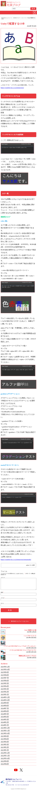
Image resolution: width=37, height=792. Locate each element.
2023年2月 (5, 747)
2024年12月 (5, 697)
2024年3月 (5, 720)
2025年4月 (5, 686)
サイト (2, 603)
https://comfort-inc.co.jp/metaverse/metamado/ (16, 559)
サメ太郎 (32, 565)
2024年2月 (5, 722)
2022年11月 (5, 756)
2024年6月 (5, 711)
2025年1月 (5, 695)
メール (3, 597)
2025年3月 (5, 689)
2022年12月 (5, 753)
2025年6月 (5, 681)
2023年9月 (5, 736)
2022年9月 (5, 761)
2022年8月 (5, 764)
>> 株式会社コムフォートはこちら (18, 621)
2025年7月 (5, 678)
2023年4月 (5, 742)
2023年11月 (5, 731)
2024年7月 (5, 708)
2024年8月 (5, 706)
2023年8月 (5, 739)
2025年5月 (5, 683)
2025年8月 (5, 675)
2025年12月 (5, 667)
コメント (3, 577)
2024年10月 (5, 700)
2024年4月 (5, 717)
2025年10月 (5, 670)
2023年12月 (5, 728)
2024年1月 (5, 725)
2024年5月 (5, 714)
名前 (2, 592)
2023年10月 (5, 733)
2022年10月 (5, 758)
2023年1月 (5, 750)
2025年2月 (5, 692)
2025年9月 (5, 672)
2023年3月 (5, 745)
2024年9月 (5, 703)
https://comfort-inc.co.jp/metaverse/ (12, 88)
